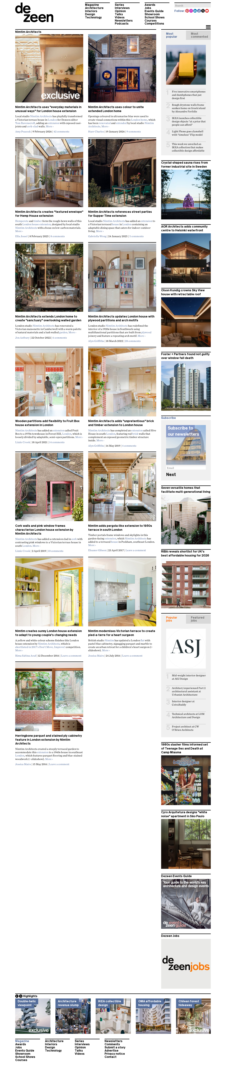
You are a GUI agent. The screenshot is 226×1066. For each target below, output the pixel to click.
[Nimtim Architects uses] (49, 69)
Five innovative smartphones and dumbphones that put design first (188, 95)
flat (142, 640)
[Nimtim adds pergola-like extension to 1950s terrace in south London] (122, 488)
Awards (150, 4)
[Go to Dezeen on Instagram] (191, 11)
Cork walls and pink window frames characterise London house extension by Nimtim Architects (44, 529)
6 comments (60, 337)
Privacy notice (115, 1053)
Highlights (30, 996)
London (52, 119)
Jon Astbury (22, 337)
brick (135, 433)
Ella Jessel (21, 236)
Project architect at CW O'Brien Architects (185, 728)
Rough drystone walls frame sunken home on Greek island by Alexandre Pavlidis (188, 108)
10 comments (55, 551)
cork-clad (32, 126)
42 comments (61, 131)
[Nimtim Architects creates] (49, 174)
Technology (93, 17)
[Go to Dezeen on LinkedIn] (195, 11)
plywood (146, 332)
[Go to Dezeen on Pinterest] (187, 11)
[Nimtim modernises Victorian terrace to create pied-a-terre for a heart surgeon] (122, 593)
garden (63, 332)
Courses (151, 20)
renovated (105, 123)
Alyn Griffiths (96, 341)
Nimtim (109, 640)
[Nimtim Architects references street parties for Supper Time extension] (122, 174)
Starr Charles (96, 131)
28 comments (133, 341)
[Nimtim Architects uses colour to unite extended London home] (122, 69)
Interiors (91, 11)
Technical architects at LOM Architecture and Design (188, 715)
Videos (120, 17)
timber (38, 221)
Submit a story (115, 1047)
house (115, 224)
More (50, 126)
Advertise (111, 1050)
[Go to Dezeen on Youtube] (207, 11)
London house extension (36, 224)
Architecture (94, 7)
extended (121, 123)
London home (139, 119)
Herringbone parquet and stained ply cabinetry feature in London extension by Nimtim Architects (48, 739)
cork (74, 539)
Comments (112, 1044)
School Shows (155, 17)
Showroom (152, 14)
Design (90, 14)
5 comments (136, 236)
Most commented (199, 35)
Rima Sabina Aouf (25, 655)
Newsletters (124, 20)
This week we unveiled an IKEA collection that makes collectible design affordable (188, 147)
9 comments (134, 131)
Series (119, 4)
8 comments (57, 236)
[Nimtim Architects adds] (122, 383)
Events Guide (154, 11)
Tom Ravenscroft (25, 123)
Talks (119, 14)
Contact (110, 1056)
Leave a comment (136, 550)
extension (53, 123)
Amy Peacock (23, 131)
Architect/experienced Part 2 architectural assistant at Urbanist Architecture (189, 691)
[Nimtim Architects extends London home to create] (49, 279)
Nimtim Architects (41, 116)
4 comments (129, 445)
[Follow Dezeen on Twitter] (203, 11)
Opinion (120, 11)
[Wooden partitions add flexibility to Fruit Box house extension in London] (49, 383)
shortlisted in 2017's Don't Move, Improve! (40, 647)
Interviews (122, 7)
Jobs (148, 7)
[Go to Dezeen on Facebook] (199, 11)
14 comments (57, 442)
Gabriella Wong (97, 236)
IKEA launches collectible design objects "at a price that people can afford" (189, 121)
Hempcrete (21, 221)
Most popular (171, 35)
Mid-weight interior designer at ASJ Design (189, 677)
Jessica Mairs (96, 655)
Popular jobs (171, 619)
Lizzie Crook (22, 442)
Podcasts (122, 23)
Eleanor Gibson (97, 550)
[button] (208, 27)
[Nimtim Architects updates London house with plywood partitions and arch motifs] (122, 279)
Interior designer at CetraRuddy (183, 703)
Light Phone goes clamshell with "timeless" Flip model (187, 133)
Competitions (154, 23)
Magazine (92, 4)
